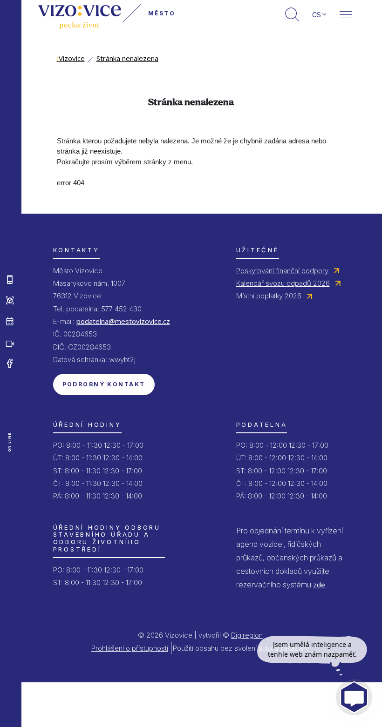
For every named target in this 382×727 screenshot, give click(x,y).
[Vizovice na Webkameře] (9, 342)
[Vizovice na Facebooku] (9, 363)
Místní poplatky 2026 (268, 295)
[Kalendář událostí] (9, 321)
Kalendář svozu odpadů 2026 (283, 283)
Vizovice (71, 58)
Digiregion (247, 635)
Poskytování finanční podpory (282, 270)
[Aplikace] (9, 279)
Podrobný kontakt (103, 384)
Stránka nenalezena (127, 58)
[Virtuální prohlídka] (9, 300)
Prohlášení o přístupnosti (129, 648)
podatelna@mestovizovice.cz (123, 321)
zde (319, 584)
